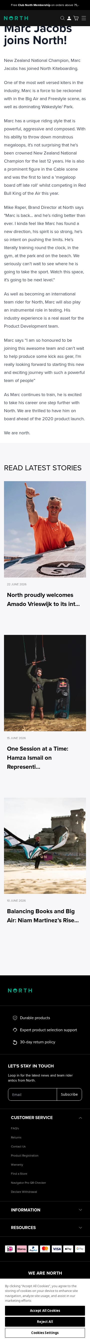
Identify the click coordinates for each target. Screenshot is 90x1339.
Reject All (45, 1321)
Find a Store (19, 1174)
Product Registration (24, 1156)
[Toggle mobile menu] (85, 18)
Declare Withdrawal (24, 1192)
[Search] (62, 18)
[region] (45, 1308)
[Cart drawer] (76, 18)
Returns (16, 1137)
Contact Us (18, 1147)
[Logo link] (14, 18)
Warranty (17, 1165)
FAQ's (15, 1128)
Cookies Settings (44, 1332)
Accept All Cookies (45, 1310)
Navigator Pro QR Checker (28, 1183)
